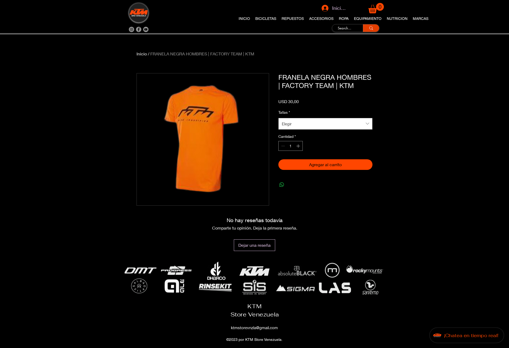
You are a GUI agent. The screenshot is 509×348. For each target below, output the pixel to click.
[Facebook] (138, 29)
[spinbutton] (290, 146)
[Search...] (371, 28)
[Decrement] (282, 146)
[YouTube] (145, 29)
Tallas (284, 112)
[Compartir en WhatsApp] (282, 185)
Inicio (142, 53)
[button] (376, 8)
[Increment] (298, 146)
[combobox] (325, 124)
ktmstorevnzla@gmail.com (254, 327)
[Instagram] (131, 29)
